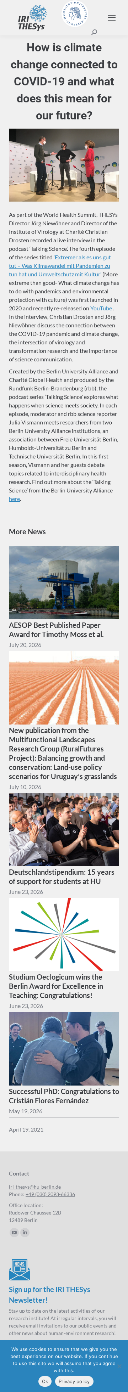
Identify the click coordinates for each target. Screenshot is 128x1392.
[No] (119, 1366)
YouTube (101, 308)
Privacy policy (74, 1381)
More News (27, 531)
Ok (45, 1381)
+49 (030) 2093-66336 (50, 1194)
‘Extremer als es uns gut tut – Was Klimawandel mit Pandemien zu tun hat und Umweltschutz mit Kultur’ (60, 265)
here (14, 498)
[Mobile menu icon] (111, 17)
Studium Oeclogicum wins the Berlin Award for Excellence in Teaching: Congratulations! (56, 986)
